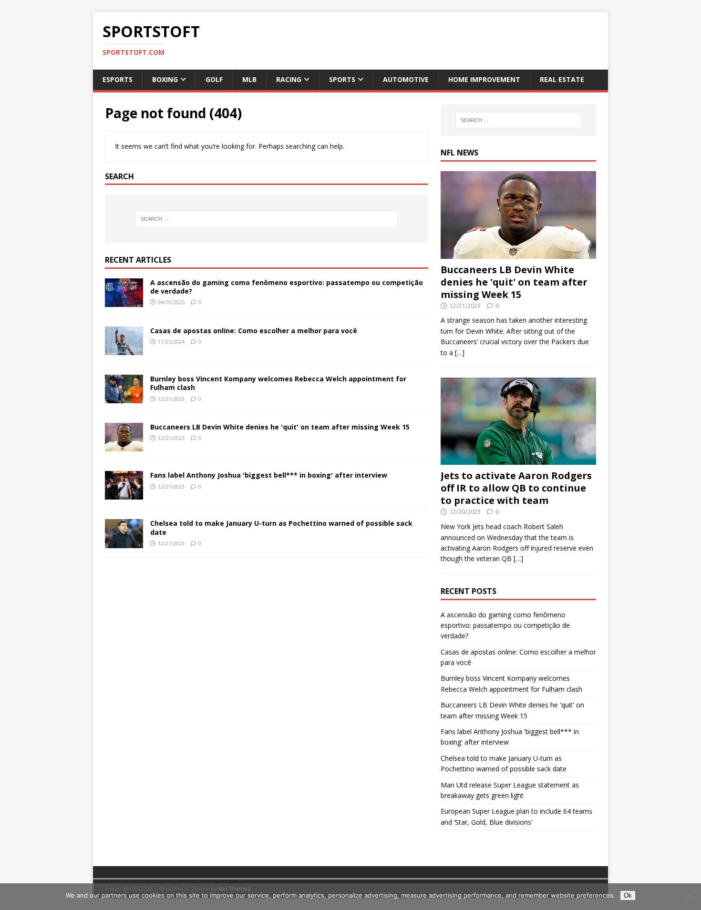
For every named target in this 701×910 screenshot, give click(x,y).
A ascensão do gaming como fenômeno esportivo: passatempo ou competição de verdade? (286, 287)
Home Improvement (484, 79)
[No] (689, 896)
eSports (118, 79)
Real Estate (562, 79)
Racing (288, 79)
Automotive (406, 79)
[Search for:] (266, 219)
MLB (249, 79)
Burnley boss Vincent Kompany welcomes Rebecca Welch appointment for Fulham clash (278, 383)
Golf (214, 79)
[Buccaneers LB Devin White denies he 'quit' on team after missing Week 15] (124, 445)
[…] (459, 352)
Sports (342, 79)
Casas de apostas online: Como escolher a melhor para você (253, 330)
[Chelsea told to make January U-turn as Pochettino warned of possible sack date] (124, 542)
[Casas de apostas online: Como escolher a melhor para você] (124, 349)
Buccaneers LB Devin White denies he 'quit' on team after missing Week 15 (280, 426)
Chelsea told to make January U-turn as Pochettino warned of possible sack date (281, 527)
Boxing (165, 79)
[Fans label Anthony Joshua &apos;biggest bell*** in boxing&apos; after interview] (124, 494)
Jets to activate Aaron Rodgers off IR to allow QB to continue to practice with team (516, 488)
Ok (628, 895)
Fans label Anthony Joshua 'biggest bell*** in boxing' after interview (268, 475)
